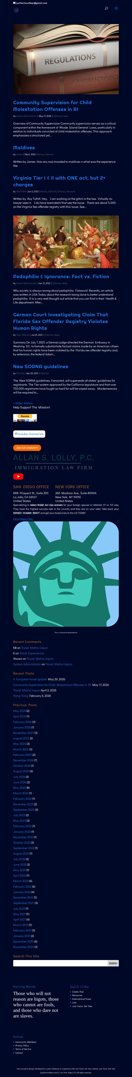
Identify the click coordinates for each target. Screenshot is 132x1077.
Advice (40, 154)
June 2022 (19, 864)
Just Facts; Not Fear (82, 1006)
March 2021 (20, 925)
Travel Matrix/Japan (34, 648)
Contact (19, 1052)
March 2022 (20, 881)
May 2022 (19, 870)
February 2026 (22, 722)
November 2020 (23, 947)
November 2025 (23, 733)
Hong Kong (20, 696)
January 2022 (22, 892)
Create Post (78, 991)
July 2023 (19, 815)
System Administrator (26, 115)
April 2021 (19, 919)
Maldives (24, 147)
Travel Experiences (31, 653)
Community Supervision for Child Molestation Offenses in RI (52, 685)
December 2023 (23, 804)
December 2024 (23, 760)
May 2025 (19, 744)
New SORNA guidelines (40, 366)
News (65, 115)
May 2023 (19, 820)
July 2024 (19, 777)
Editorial (58, 115)
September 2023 (23, 810)
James (19, 154)
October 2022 (21, 842)
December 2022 (23, 837)
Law (74, 1002)
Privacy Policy (22, 1045)
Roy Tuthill (21, 191)
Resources (77, 995)
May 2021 (19, 914)
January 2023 (22, 832)
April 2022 (19, 875)
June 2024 (19, 782)
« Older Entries (23, 403)
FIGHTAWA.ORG (23, 519)
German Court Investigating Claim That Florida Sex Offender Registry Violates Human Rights (60, 321)
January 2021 (21, 936)
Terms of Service (23, 1049)
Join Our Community (27, 447)
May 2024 (19, 788)
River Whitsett (23, 334)
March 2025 (21, 749)
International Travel (81, 998)
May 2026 (19, 711)
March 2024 (20, 793)
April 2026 (19, 716)
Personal (71, 191)
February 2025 (22, 755)
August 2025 (21, 738)
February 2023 (22, 826)
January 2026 (22, 727)
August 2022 (21, 853)
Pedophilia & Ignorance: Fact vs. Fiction (61, 276)
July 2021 (19, 908)
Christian (20, 373)
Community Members (25, 1041)
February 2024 (22, 798)
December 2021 (23, 897)
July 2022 (19, 859)
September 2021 (23, 903)
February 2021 (22, 930)
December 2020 (23, 941)
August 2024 (21, 771)
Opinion (61, 191)
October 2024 (21, 766)
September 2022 (23, 848)
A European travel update (30, 679)
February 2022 (22, 886)
